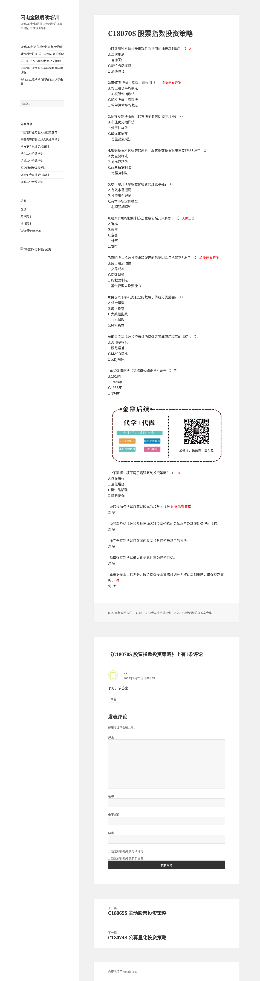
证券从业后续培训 (32, 182)
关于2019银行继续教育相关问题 (41, 61)
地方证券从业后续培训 (35, 147)
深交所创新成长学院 (33, 168)
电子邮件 (114, 815)
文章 (26, 216)
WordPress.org (31, 230)
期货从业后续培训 (32, 161)
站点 (111, 833)
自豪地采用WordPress (122, 972)
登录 (23, 209)
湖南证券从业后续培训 (35, 175)
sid (140, 613)
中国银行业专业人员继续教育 (39, 132)
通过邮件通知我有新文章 (127, 858)
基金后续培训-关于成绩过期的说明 (42, 54)
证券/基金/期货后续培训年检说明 (41, 47)
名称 (111, 796)
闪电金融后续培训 (40, 17)
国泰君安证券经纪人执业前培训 (40, 139)
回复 (113, 700)
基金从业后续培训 (32, 154)
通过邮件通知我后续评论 (127, 851)
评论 (26, 223)
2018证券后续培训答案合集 (194, 613)
